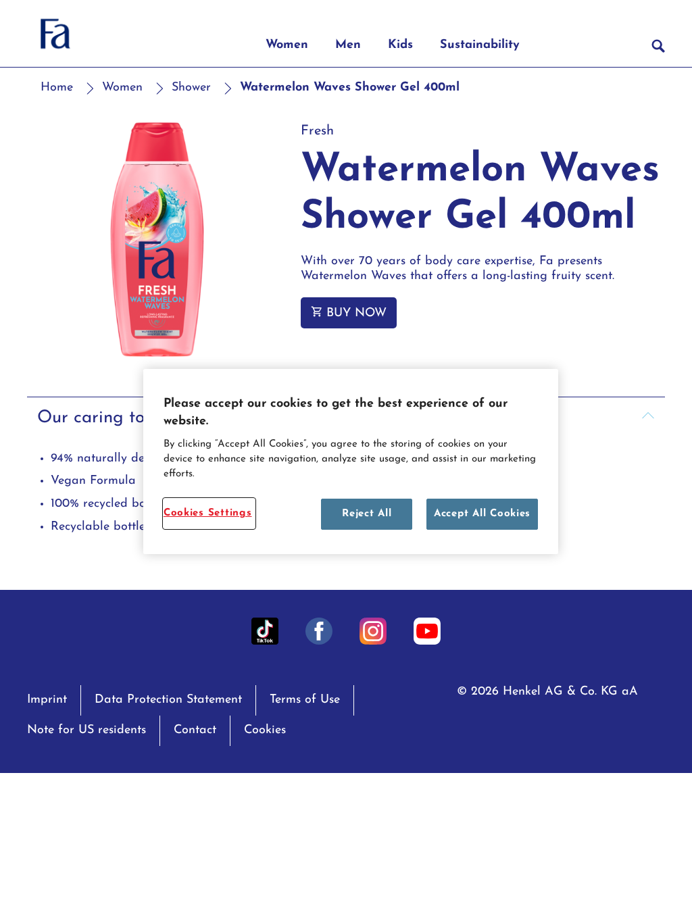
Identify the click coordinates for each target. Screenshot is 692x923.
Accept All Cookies (482, 514)
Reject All (366, 514)
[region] (350, 461)
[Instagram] (373, 631)
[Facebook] (318, 631)
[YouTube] (427, 631)
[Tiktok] (264, 631)
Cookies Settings (208, 513)
